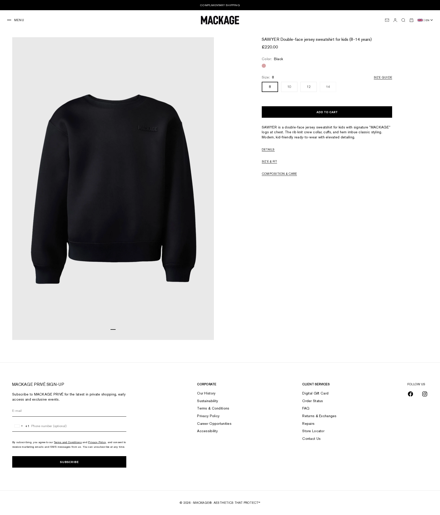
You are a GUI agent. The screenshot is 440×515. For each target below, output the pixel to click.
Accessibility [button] (207, 431)
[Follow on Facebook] (410, 394)
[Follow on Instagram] (425, 394)
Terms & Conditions (213, 408)
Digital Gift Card (315, 393)
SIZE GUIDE (383, 77)
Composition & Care (279, 174)
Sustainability (207, 401)
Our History (206, 393)
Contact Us (311, 438)
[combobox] (21, 426)
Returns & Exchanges (319, 416)
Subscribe (69, 462)
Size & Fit (269, 162)
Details (268, 150)
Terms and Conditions (68, 442)
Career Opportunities (214, 423)
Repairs (308, 423)
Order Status (312, 401)
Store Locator (313, 431)
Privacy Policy (97, 442)
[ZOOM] (204, 330)
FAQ (305, 408)
